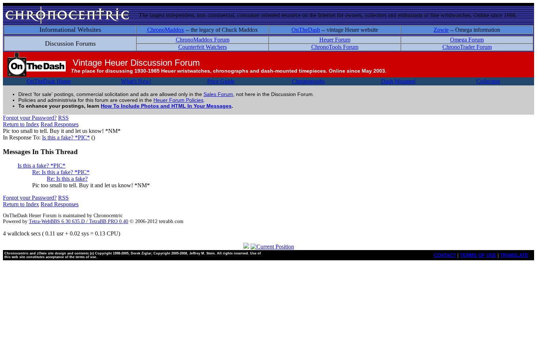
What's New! (136, 81)
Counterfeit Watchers (202, 47)
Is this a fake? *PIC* (66, 137)
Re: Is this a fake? (67, 179)
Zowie (441, 30)
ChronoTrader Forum (467, 47)
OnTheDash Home (49, 81)
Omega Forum (467, 40)
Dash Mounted (398, 81)
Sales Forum (218, 94)
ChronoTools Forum (334, 47)
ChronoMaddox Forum (202, 40)
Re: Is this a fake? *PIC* (61, 172)
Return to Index (21, 124)
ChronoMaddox (165, 30)
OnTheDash (306, 30)
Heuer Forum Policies (178, 100)
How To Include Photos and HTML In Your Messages (166, 106)
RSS (63, 118)
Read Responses (60, 124)
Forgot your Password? (30, 118)
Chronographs (308, 81)
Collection (488, 81)
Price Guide (221, 81)
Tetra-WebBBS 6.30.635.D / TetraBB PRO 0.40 (78, 221)
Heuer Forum (334, 40)
